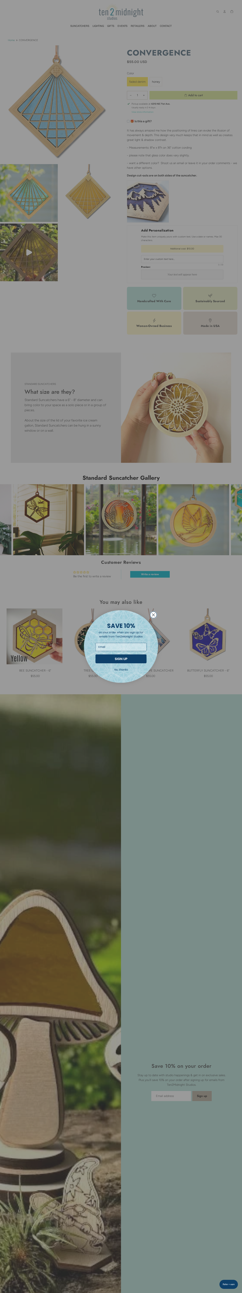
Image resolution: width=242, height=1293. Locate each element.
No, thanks (121, 670)
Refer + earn (229, 1284)
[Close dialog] (153, 615)
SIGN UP (121, 659)
